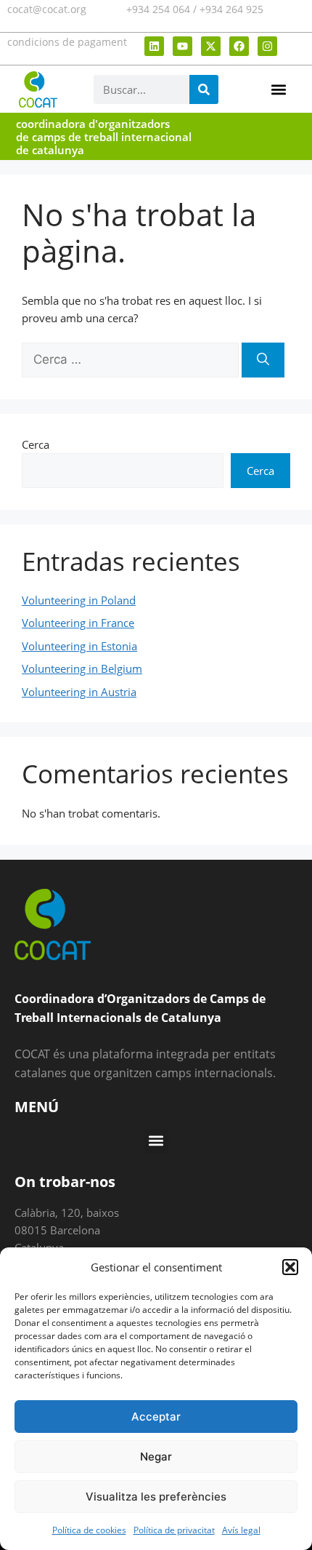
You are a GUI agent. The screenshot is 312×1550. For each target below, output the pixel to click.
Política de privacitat (174, 1530)
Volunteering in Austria (79, 691)
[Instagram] (267, 46)
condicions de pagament (67, 42)
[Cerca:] (132, 359)
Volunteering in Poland (79, 600)
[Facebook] (239, 46)
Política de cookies (89, 1530)
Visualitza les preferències (156, 1496)
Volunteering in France (78, 622)
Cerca (35, 444)
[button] (290, 1267)
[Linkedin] (154, 46)
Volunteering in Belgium (82, 668)
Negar (156, 1456)
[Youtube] (182, 46)
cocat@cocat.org (46, 9)
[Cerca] (263, 360)
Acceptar (156, 1416)
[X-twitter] (211, 46)
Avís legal (241, 1530)
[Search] (203, 89)
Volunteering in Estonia (79, 646)
